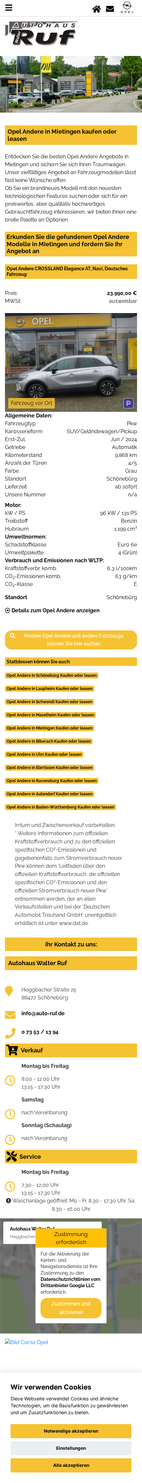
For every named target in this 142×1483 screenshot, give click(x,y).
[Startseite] (96, 7)
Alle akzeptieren (71, 1465)
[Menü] (8, 7)
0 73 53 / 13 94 (39, 1032)
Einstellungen (71, 1448)
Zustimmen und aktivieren (71, 1307)
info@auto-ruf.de (43, 1013)
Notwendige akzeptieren (71, 1431)
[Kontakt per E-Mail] (110, 7)
